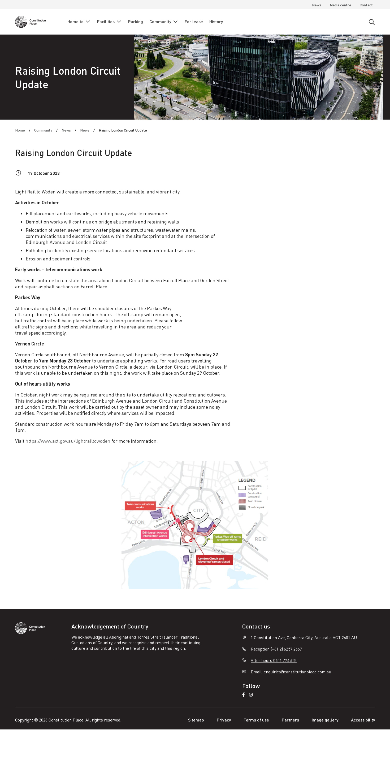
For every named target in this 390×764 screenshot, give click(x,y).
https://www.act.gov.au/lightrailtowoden (67, 441)
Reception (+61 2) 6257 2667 (276, 649)
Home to (75, 21)
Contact (366, 4)
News (316, 4)
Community (160, 21)
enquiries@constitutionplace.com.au (297, 671)
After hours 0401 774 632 (274, 660)
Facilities (106, 21)
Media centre (340, 4)
